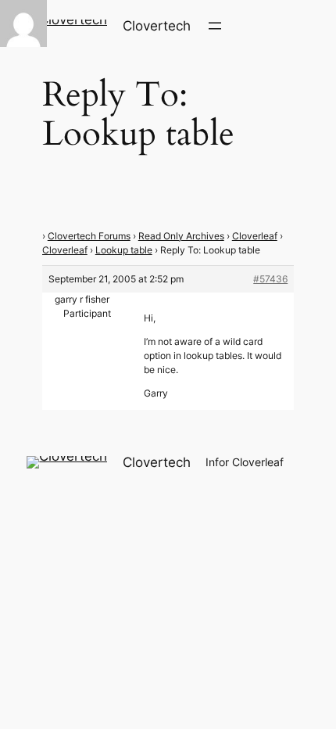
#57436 (270, 279)
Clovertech (157, 26)
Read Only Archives (181, 236)
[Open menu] (215, 25)
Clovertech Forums (89, 236)
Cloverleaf (254, 236)
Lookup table (123, 250)
